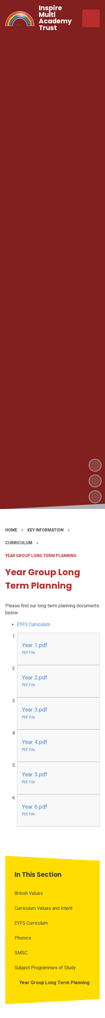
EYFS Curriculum (33, 624)
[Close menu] (91, 18)
